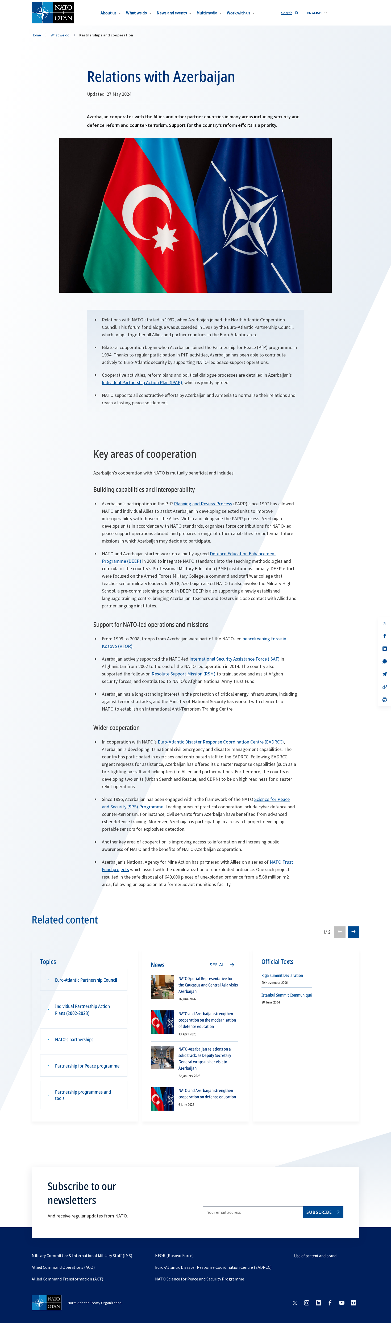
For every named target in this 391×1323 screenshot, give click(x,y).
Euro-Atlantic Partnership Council (86, 980)
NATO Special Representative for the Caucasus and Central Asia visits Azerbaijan (208, 985)
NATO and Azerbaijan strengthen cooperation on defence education (207, 1093)
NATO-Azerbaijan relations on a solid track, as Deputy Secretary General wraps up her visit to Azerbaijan (204, 1058)
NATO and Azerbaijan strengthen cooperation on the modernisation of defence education (207, 1020)
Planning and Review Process (203, 504)
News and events (172, 12)
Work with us (238, 12)
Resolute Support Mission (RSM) (183, 674)
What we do (136, 12)
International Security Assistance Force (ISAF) (234, 659)
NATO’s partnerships (74, 1039)
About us (109, 12)
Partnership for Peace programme (87, 1065)
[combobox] (317, 13)
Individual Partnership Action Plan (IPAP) (142, 382)
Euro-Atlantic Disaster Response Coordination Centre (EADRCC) (221, 742)
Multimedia (207, 12)
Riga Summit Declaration (282, 975)
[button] (317, 13)
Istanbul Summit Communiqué (286, 995)
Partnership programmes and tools (83, 1095)
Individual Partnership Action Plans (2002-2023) (82, 1009)
